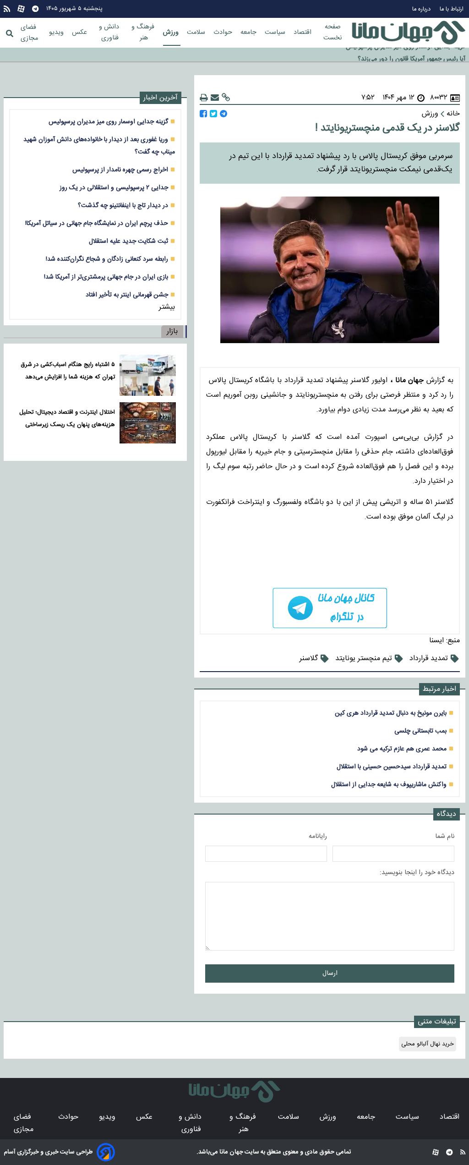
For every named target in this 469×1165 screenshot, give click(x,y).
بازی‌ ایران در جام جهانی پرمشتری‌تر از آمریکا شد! (106, 277)
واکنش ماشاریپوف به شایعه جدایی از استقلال (389, 784)
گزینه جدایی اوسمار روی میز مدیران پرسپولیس (108, 121)
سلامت (197, 32)
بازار (172, 331)
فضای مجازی (29, 33)
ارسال (330, 973)
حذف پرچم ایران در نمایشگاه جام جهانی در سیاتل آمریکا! (96, 223)
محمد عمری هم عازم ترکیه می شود (402, 749)
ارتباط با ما (452, 9)
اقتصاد (303, 32)
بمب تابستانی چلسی (420, 731)
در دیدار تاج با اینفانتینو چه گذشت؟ (123, 205)
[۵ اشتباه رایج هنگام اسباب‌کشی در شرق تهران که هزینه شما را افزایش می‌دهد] (148, 375)
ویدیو (57, 32)
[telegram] (329, 608)
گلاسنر (309, 658)
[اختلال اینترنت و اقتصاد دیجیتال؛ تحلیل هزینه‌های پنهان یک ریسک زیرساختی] (148, 422)
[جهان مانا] (408, 33)
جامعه (249, 32)
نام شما (444, 836)
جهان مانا (230, 1152)
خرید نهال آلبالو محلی (427, 1044)
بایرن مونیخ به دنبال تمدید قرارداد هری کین (391, 713)
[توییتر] (213, 114)
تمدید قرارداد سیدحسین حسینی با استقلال (392, 766)
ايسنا (436, 640)
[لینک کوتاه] (226, 98)
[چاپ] (204, 98)
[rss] (7, 9)
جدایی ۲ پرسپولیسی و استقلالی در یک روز (114, 187)
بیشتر (167, 307)
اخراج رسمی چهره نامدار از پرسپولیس (120, 169)
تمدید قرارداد (428, 658)
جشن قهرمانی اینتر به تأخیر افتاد (127, 295)
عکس (80, 32)
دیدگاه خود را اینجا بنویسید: (417, 872)
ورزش (171, 32)
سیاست (276, 32)
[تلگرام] (35, 9)
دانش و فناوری (110, 33)
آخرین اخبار (160, 98)
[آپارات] (21, 9)
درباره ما (422, 9)
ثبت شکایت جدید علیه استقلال (128, 241)
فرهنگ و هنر (143, 33)
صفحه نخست (332, 33)
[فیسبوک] (203, 114)
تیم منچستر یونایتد (363, 658)
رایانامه (318, 836)
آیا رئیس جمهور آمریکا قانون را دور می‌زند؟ (411, 55)
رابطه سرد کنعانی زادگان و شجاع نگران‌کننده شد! (107, 259)
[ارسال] (215, 98)
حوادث (223, 32)
